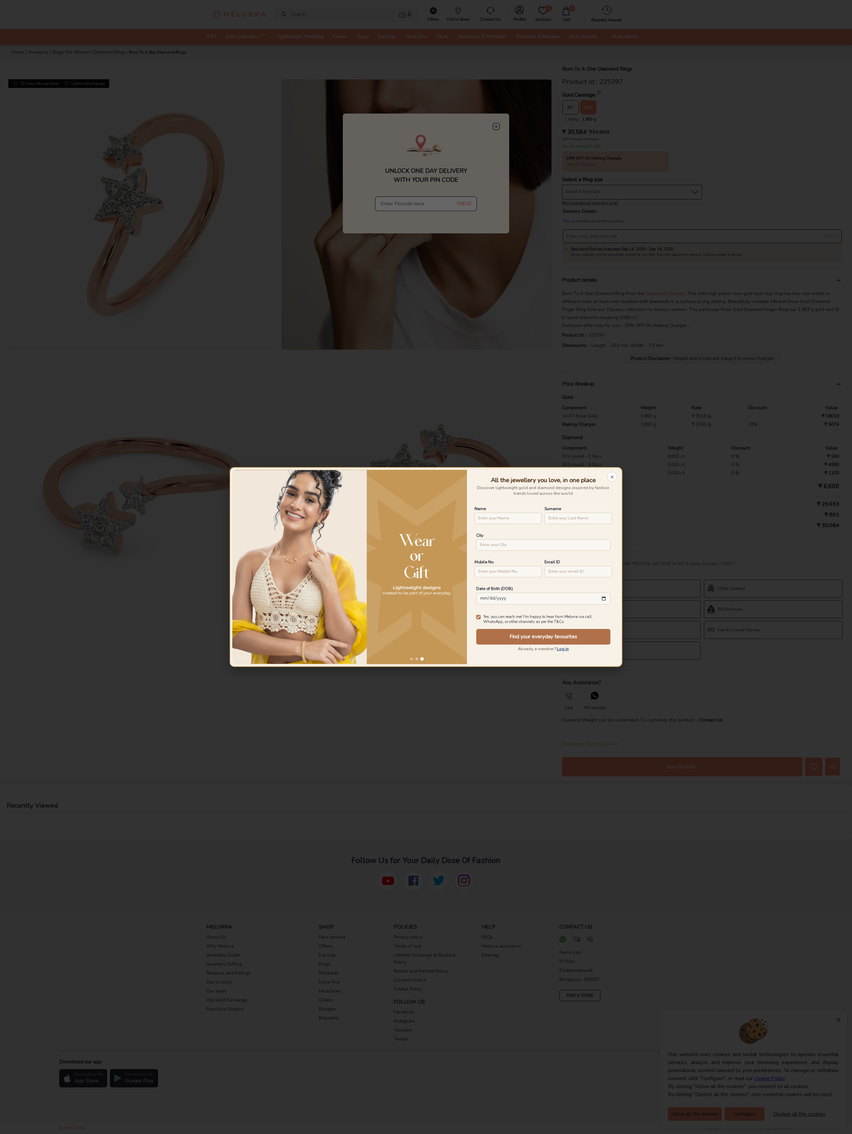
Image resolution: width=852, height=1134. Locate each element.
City (479, 535)
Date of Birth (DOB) (494, 588)
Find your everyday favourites (543, 636)
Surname (552, 508)
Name (480, 508)
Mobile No (484, 562)
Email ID (552, 562)
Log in (563, 649)
